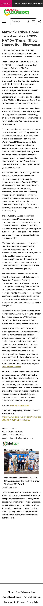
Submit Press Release (12, 597)
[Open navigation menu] (4, 21)
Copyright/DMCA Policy (14, 602)
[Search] (28, 21)
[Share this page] (39, 21)
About (10, 592)
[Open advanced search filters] (33, 21)
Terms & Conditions (32, 597)
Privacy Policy (33, 602)
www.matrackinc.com (11, 367)
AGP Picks (6, 4)
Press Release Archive (25, 592)
